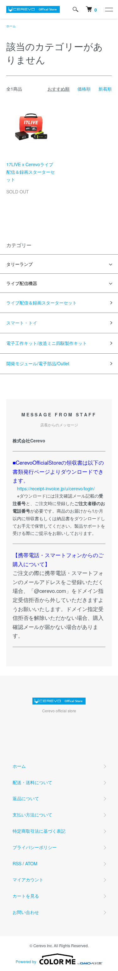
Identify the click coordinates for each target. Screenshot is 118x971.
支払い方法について (32, 814)
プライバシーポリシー (35, 847)
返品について (26, 798)
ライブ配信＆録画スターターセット (41, 302)
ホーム (11, 26)
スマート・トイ (21, 322)
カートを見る (26, 896)
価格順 (84, 89)
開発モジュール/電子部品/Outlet (37, 363)
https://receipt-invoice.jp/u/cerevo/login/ (56, 488)
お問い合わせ (26, 912)
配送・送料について (32, 782)
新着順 (105, 89)
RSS (17, 863)
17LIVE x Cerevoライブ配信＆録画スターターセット (30, 171)
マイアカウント (28, 879)
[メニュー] (108, 9)
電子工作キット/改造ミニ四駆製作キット (46, 343)
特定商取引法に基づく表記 (39, 831)
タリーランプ (19, 264)
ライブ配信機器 (21, 283)
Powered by (26, 961)
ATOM (31, 863)
